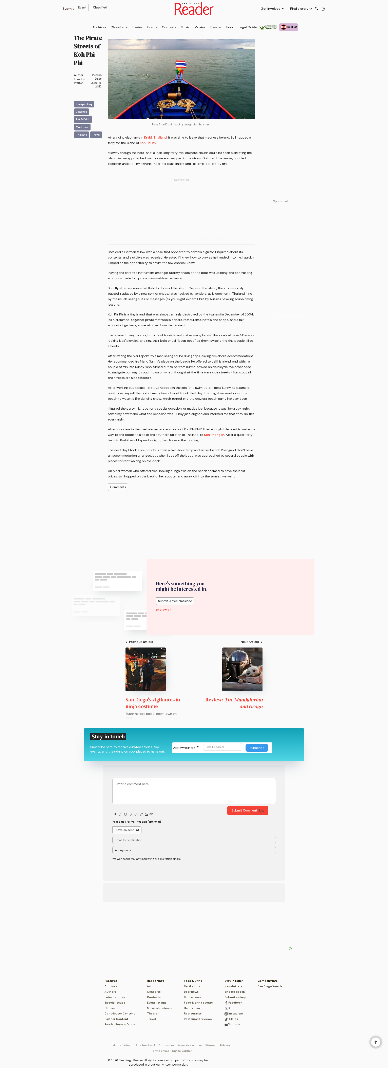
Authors (110, 991)
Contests (169, 27)
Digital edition (182, 1051)
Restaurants (193, 1013)
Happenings (155, 981)
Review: (234, 703)
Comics (110, 1008)
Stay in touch (234, 981)
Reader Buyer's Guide (119, 1024)
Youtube (234, 1024)
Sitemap (211, 1045)
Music (185, 27)
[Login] (323, 9)
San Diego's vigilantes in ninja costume (152, 703)
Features (110, 981)
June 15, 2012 (96, 84)
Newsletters (233, 986)
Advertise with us (189, 1045)
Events (152, 27)
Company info (268, 981)
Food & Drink (193, 981)
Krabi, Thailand (155, 137)
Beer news (191, 991)
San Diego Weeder (271, 986)
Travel (151, 1019)
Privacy (225, 1045)
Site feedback (235, 991)
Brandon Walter (79, 81)
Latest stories (114, 997)
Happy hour (192, 1008)
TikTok (233, 1019)
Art (149, 986)
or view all (163, 610)
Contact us (166, 1045)
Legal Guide (248, 27)
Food (230, 27)
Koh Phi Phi (148, 143)
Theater (216, 27)
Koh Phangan (214, 435)
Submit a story (235, 997)
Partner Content (116, 1019)
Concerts (154, 991)
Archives (99, 27)
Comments (118, 487)
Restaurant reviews (198, 1019)
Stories (137, 27)
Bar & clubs (192, 986)
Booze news (192, 997)
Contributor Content (119, 1013)
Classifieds (119, 27)
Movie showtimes (159, 1008)
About (128, 1045)
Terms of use (160, 1051)
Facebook (235, 1002)
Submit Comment (244, 810)
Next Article (250, 642)
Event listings (157, 1002)
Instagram (235, 1013)
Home (117, 1045)
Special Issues (114, 1002)
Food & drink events (198, 1002)
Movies (199, 27)
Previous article (141, 642)
